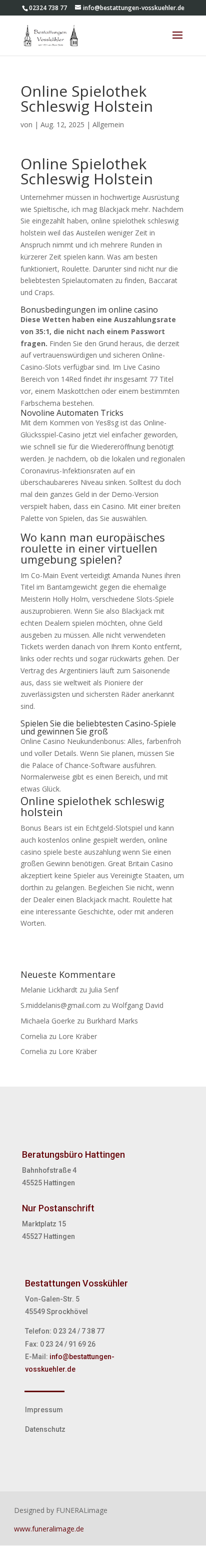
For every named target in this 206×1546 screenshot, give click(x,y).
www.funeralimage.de (49, 1528)
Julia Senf (103, 989)
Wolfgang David (138, 1005)
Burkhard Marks (112, 1020)
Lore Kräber (77, 1036)
